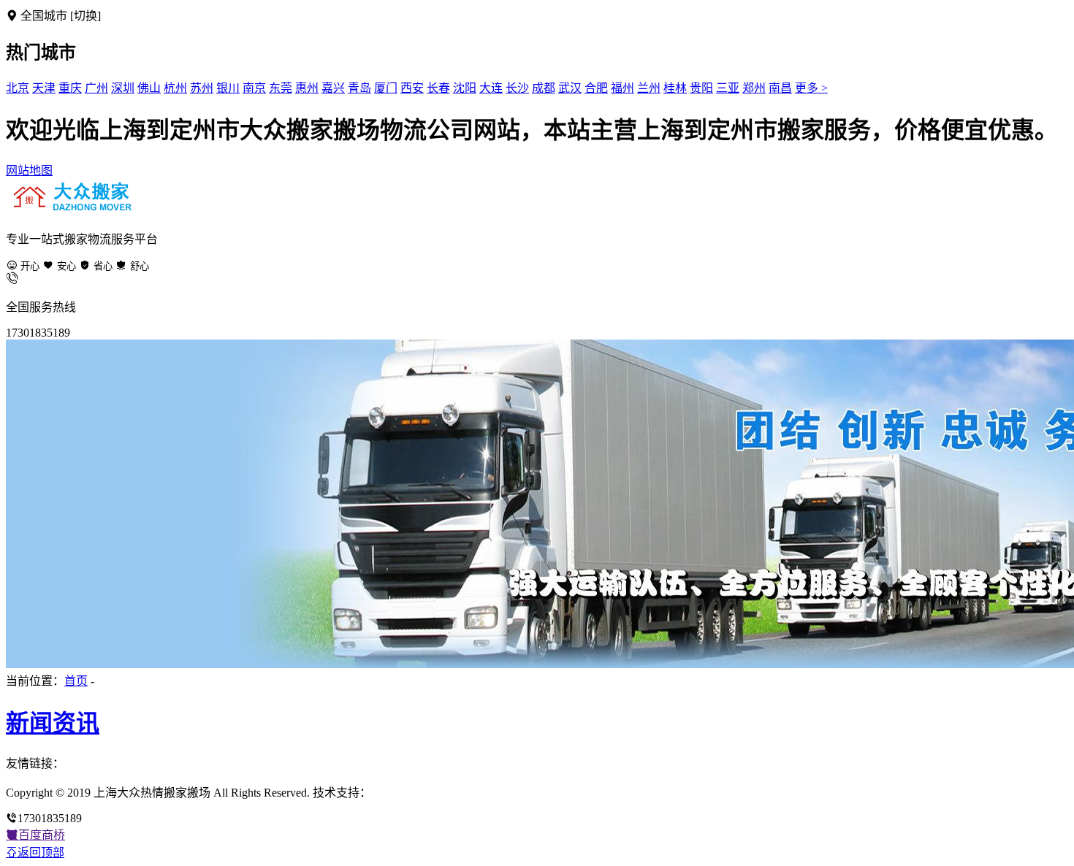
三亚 (727, 88)
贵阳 (701, 88)
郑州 (754, 88)
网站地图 (29, 170)
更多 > (811, 88)
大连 (491, 88)
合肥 (596, 88)
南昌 (780, 88)
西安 (412, 88)
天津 (44, 88)
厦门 (385, 88)
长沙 (517, 88)
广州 (96, 88)
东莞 (280, 88)
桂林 (675, 88)
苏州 (201, 88)
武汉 (570, 88)
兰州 (648, 88)
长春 (438, 88)
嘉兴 (333, 88)
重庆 (70, 88)
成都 (543, 88)
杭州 (175, 88)
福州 (622, 88)
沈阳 (464, 88)
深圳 (122, 88)
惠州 (307, 88)
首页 (76, 681)
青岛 (359, 88)
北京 (17, 88)
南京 (254, 88)
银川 (228, 88)
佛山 (149, 88)
